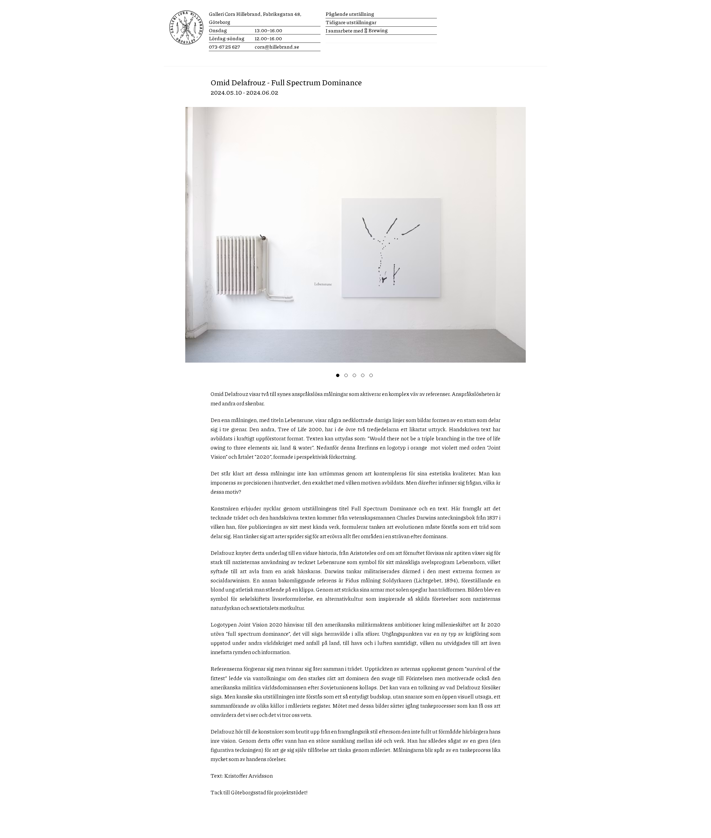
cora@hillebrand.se (277, 46)
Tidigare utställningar (351, 22)
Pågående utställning (350, 14)
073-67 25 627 (224, 46)
